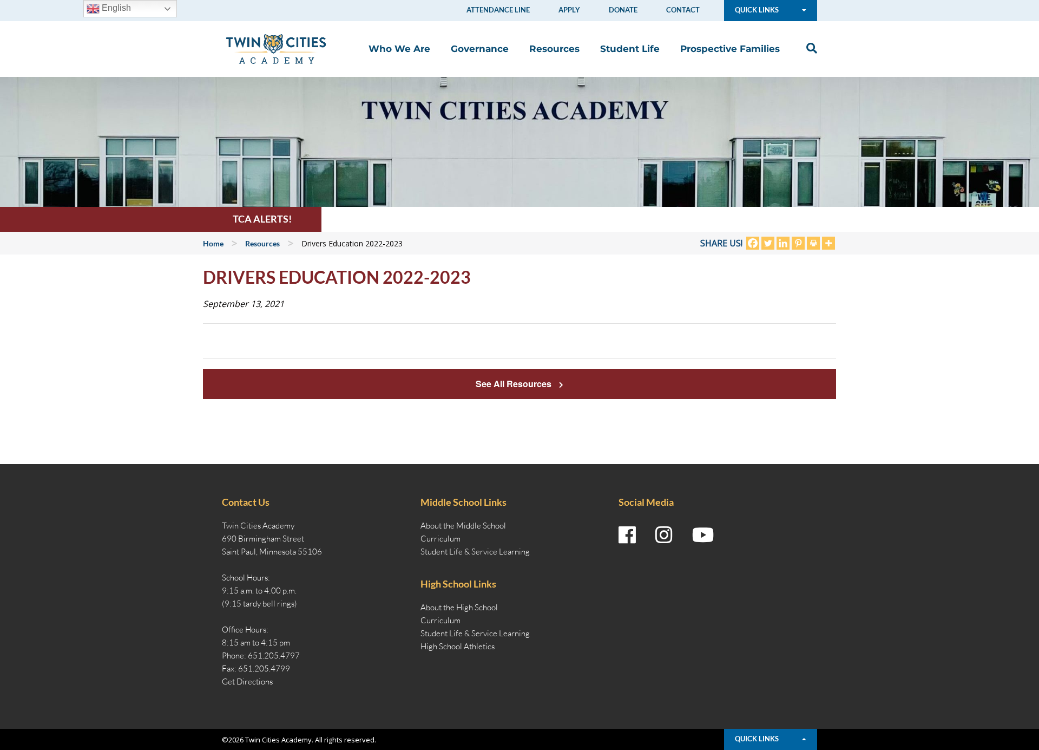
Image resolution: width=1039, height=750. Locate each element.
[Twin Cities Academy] (276, 48)
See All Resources (515, 383)
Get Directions (247, 681)
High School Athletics (457, 646)
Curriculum (440, 538)
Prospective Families (730, 48)
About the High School (459, 607)
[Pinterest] (798, 243)
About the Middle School (463, 525)
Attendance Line (498, 9)
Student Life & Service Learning (475, 551)
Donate (623, 9)
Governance (480, 48)
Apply (569, 9)
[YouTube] (703, 535)
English (115, 7)
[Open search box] (809, 48)
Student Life (630, 48)
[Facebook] (752, 243)
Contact (683, 9)
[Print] (813, 243)
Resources (554, 48)
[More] (828, 243)
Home (213, 243)
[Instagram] (664, 535)
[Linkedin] (783, 243)
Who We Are (399, 48)
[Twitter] (767, 243)
